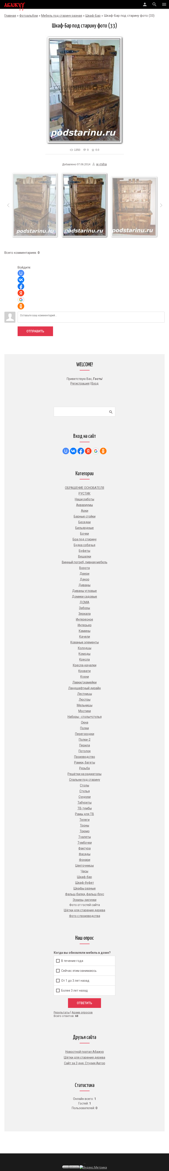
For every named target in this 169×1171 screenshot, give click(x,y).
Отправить (35, 331)
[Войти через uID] (21, 273)
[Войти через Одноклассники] (21, 306)
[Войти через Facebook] (21, 286)
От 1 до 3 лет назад (75, 980)
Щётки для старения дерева (84, 1057)
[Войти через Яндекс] (21, 293)
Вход (95, 383)
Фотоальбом (28, 15)
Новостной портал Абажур (84, 1051)
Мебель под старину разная (61, 15)
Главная (10, 15)
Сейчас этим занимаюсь (79, 970)
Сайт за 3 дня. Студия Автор (84, 1063)
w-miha (101, 164)
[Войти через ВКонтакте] (21, 279)
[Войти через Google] (21, 299)
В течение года (72, 960)
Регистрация (79, 383)
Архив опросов (82, 1012)
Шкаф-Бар (93, 15)
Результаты (62, 1012)
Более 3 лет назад (74, 990)
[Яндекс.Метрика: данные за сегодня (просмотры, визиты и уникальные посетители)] (93, 1167)
